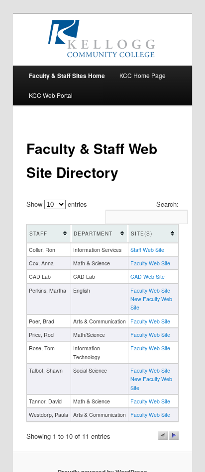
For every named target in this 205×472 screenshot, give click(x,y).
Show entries (56, 204)
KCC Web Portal (51, 95)
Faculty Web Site (150, 263)
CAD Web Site (147, 276)
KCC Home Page (142, 75)
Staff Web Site (147, 249)
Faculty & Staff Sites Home (67, 75)
